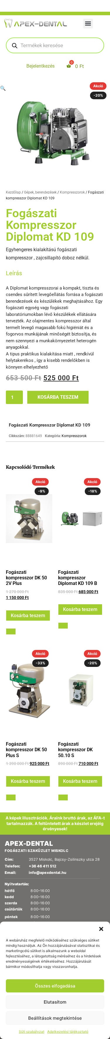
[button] (101, 929)
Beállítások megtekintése (55, 1018)
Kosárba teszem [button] (28, 615)
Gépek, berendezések (40, 192)
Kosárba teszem (58, 397)
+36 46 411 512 (42, 866)
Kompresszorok (72, 192)
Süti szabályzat (31, 1031)
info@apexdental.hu (47, 872)
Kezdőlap (13, 192)
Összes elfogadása (55, 986)
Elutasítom (55, 1002)
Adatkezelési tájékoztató (67, 1031)
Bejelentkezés (40, 66)
